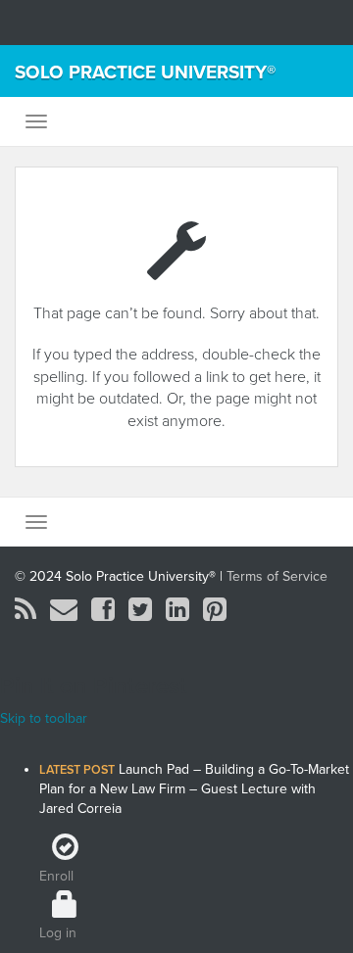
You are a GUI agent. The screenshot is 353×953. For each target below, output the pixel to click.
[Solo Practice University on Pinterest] (215, 614)
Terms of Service (277, 576)
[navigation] (176, 836)
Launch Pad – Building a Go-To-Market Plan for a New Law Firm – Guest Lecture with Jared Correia (194, 789)
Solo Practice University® (145, 72)
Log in (57, 933)
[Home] (196, 744)
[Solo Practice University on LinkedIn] (177, 614)
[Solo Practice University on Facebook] (103, 614)
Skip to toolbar (43, 718)
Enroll (56, 876)
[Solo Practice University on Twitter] (140, 614)
